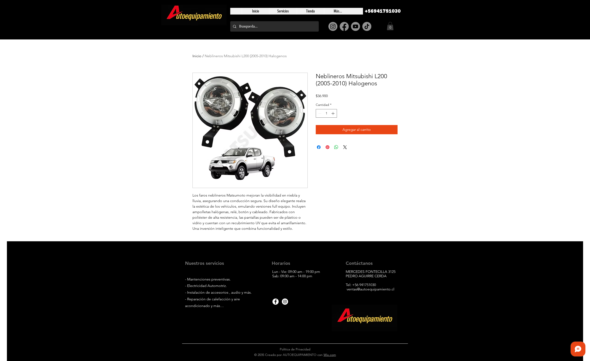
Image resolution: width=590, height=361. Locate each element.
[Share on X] (345, 147)
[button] (390, 26)
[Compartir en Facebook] (319, 147)
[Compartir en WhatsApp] (336, 147)
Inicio (196, 56)
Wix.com (330, 355)
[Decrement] (319, 113)
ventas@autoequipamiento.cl (370, 289)
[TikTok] (366, 26)
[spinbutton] (326, 113)
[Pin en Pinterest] (327, 147)
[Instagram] (332, 26)
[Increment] (333, 113)
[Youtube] (355, 26)
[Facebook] (344, 26)
